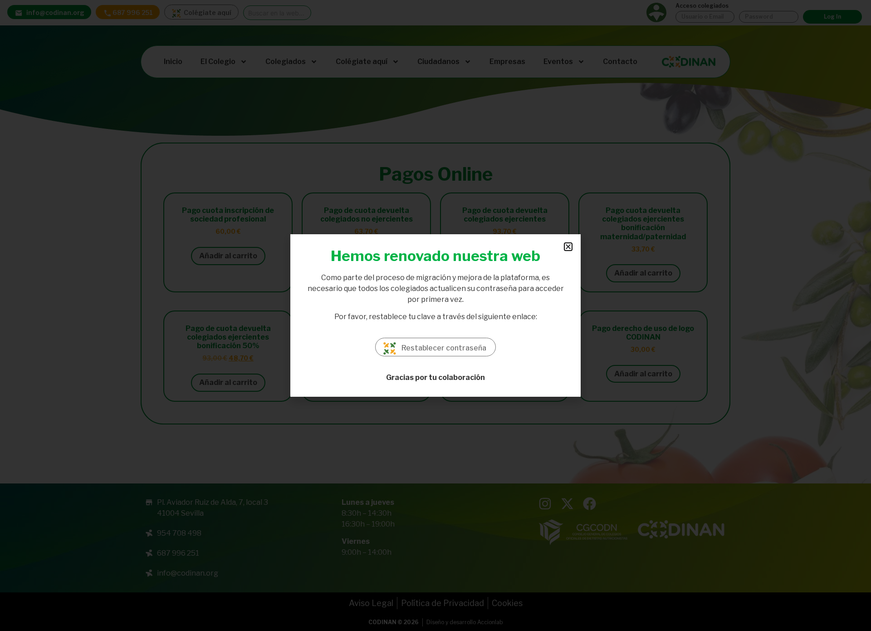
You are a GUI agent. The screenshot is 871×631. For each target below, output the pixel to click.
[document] (435, 315)
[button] (568, 246)
